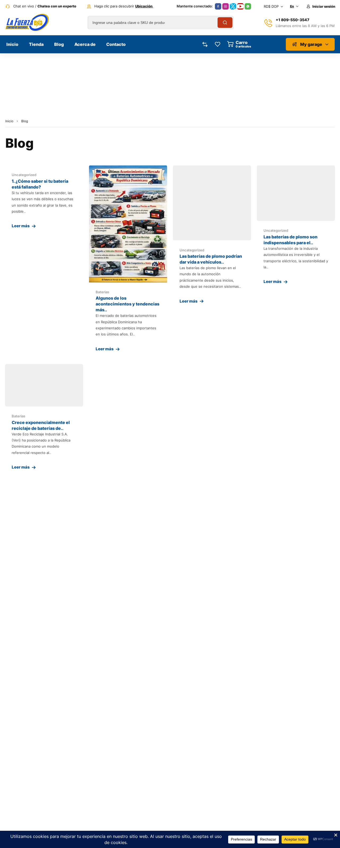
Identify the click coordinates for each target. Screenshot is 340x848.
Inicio (9, 121)
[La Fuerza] (27, 22)
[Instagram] (225, 6)
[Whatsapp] (248, 6)
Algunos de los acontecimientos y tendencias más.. (127, 303)
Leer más (21, 225)
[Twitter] (233, 6)
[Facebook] (218, 6)
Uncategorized (24, 175)
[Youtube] (240, 6)
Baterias (102, 292)
